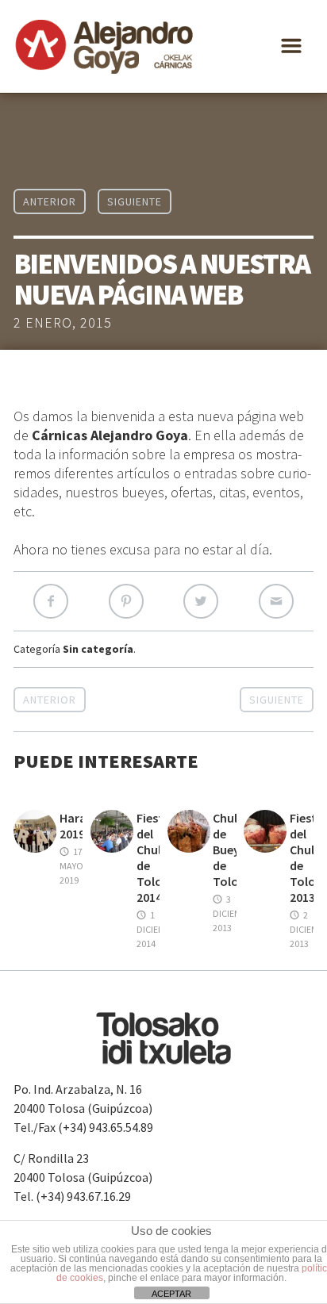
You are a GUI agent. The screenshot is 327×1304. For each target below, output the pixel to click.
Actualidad (44, 143)
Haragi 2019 (78, 826)
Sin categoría (98, 649)
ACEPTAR (171, 1293)
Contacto (39, 174)
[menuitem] (54, 206)
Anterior (49, 699)
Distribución (47, 111)
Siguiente (276, 699)
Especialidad (47, 79)
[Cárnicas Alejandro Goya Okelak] (104, 46)
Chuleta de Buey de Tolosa (234, 849)
